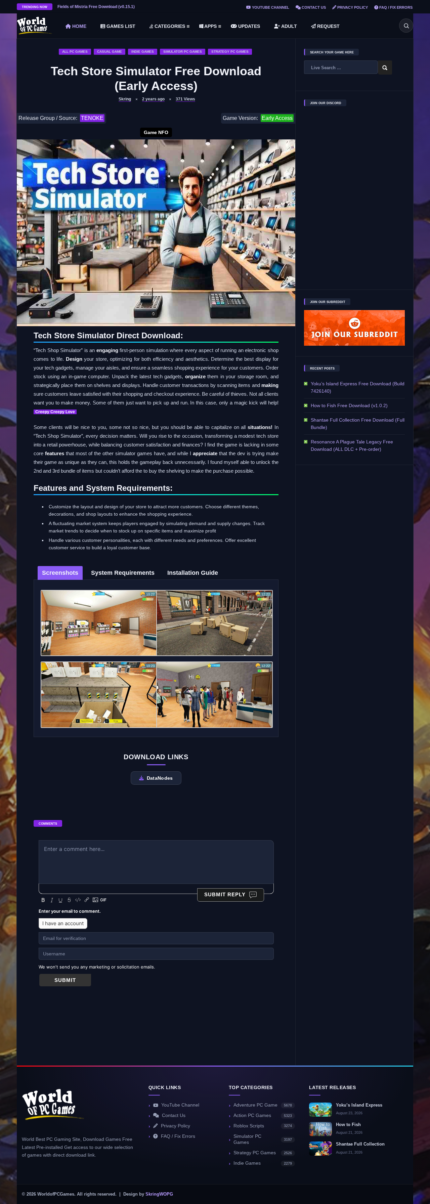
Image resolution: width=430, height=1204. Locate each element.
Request (328, 26)
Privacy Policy (352, 7)
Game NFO (156, 132)
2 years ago (153, 99)
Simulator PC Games (182, 51)
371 (185, 99)
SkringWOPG (159, 1194)
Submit (65, 980)
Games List (120, 26)
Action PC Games (262, 1115)
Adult (288, 26)
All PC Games (75, 51)
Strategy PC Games (230, 51)
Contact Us (313, 7)
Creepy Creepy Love (55, 412)
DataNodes (160, 778)
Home (78, 26)
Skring (125, 99)
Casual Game (109, 51)
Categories (169, 26)
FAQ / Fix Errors (395, 7)
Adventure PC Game (262, 1105)
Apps (210, 26)
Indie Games (142, 51)
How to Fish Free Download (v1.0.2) (349, 405)
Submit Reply (225, 894)
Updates (248, 26)
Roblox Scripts (262, 1125)
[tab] (60, 573)
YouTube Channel (270, 7)
